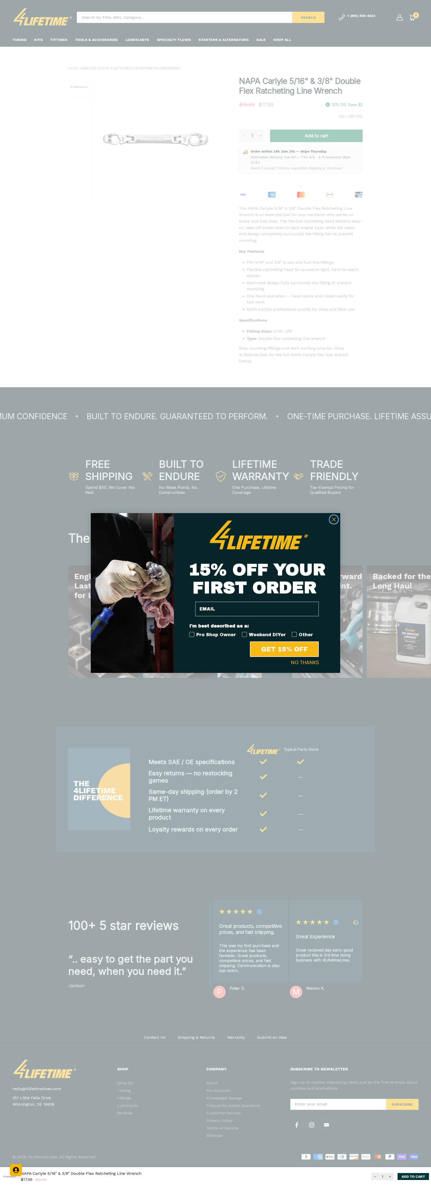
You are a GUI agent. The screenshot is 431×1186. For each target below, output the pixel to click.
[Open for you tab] (16, 1170)
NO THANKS (305, 662)
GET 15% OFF (284, 649)
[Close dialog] (333, 519)
